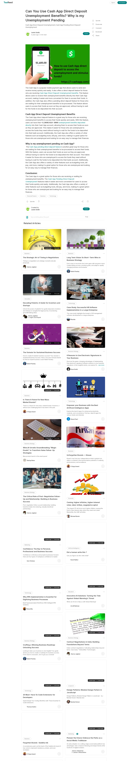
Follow (86, 33)
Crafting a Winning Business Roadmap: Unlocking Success (39, 646)
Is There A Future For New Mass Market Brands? (36, 401)
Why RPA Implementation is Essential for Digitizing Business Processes (40, 598)
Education (71, 591)
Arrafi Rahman (75, 606)
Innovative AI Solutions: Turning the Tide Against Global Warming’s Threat (83, 597)
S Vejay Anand (75, 466)
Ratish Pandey (75, 271)
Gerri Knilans (31, 561)
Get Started (122, 2)
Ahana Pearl (74, 419)
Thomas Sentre (31, 707)
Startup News (31, 460)
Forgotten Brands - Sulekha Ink (35, 743)
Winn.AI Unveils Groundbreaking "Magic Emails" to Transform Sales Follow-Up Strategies (39, 450)
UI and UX (71, 686)
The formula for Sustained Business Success (41, 352)
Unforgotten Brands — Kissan (79, 455)
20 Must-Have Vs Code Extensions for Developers (39, 696)
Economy (70, 498)
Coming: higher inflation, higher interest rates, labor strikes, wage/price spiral (83, 503)
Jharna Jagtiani (75, 654)
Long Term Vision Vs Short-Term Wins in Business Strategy (83, 259)
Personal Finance (32, 196)
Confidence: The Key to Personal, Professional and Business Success (37, 550)
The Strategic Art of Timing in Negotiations (41, 257)
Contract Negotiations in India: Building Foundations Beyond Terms (83, 643)
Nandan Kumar (75, 702)
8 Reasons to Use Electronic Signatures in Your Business (84, 356)
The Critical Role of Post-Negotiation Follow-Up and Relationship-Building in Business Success (42, 499)
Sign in (113, 2)
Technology (52, 196)
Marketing (71, 734)
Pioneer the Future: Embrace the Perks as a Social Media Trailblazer (84, 739)
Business (43, 196)
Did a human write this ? (77, 552)
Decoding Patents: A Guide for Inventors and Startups (41, 304)
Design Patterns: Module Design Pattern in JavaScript (84, 691)
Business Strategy (73, 351)
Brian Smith (74, 369)
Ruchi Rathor (74, 560)
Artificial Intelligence (73, 548)
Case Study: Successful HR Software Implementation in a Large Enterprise (82, 308)
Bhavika (73, 319)
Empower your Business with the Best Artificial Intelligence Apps (82, 406)
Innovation (27, 299)
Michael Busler (75, 516)
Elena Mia (30, 609)
